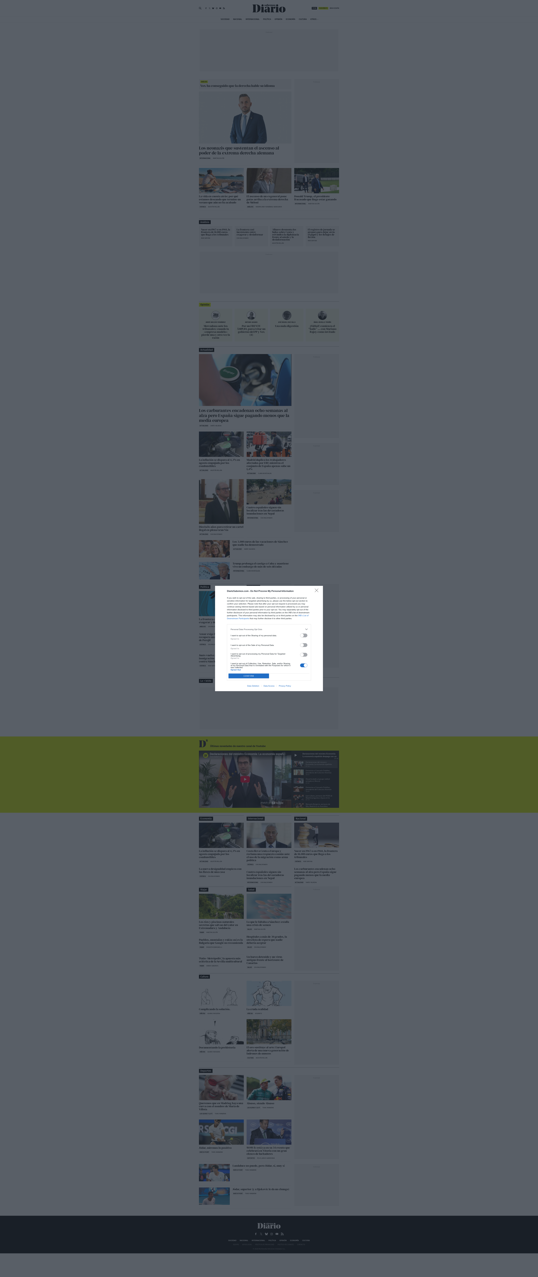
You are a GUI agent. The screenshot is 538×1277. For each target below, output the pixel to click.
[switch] (303, 635)
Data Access (269, 686)
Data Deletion (253, 686)
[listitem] (269, 629)
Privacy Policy (285, 686)
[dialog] (269, 638)
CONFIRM (249, 676)
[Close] (317, 591)
